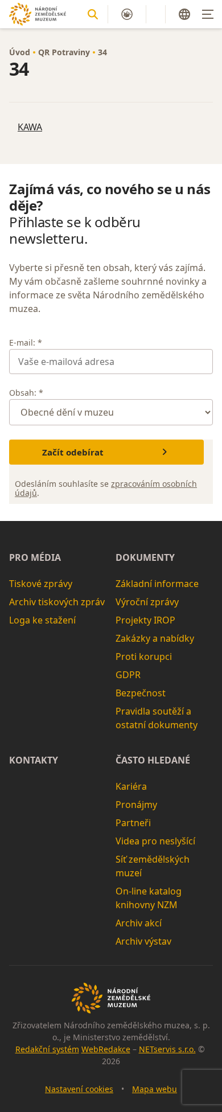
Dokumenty (145, 557)
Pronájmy (136, 804)
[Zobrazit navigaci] (208, 14)
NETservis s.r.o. (167, 1049)
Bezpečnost (141, 693)
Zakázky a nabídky (155, 638)
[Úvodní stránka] (37, 14)
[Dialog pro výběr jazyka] (184, 14)
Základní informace (157, 583)
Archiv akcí (139, 923)
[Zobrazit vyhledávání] (93, 14)
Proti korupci (144, 656)
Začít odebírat (73, 452)
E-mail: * (25, 342)
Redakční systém (47, 1049)
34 (102, 52)
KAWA (30, 127)
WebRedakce (105, 1049)
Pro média (35, 557)
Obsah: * (26, 392)
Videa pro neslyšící (155, 841)
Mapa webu (154, 1089)
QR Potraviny (64, 52)
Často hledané (153, 760)
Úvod (19, 52)
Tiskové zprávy (40, 583)
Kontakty (33, 760)
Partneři (133, 822)
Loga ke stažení (42, 620)
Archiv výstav (143, 941)
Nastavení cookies (79, 1089)
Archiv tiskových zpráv (57, 602)
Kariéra (131, 786)
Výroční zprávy (147, 602)
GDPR (128, 674)
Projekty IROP (145, 620)
